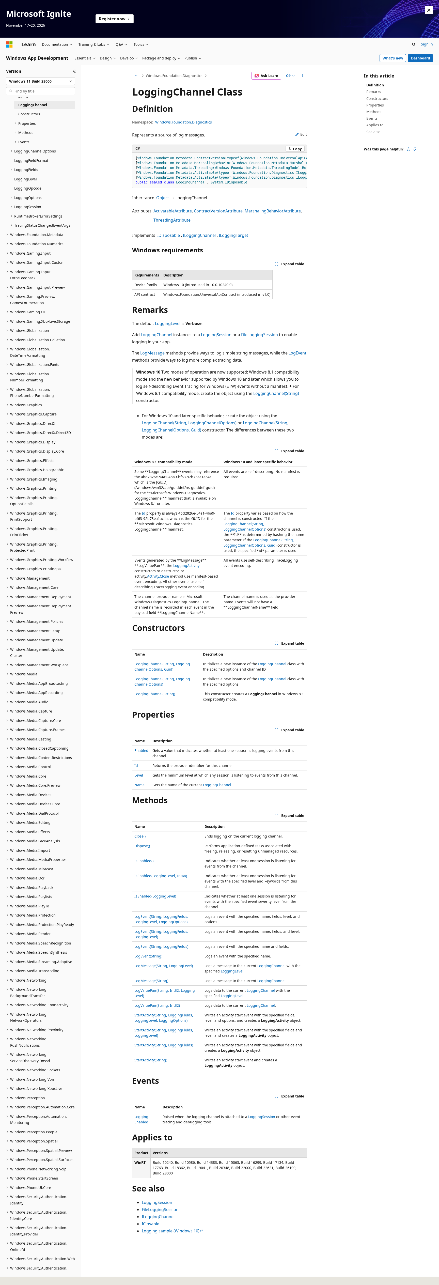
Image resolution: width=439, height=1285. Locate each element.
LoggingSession (216, 334)
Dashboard (420, 58)
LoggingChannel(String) (276, 393)
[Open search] (414, 44)
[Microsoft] (9, 44)
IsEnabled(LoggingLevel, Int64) (160, 875)
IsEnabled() (143, 860)
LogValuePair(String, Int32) (157, 1005)
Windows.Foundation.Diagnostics (174, 75)
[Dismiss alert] (429, 10)
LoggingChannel (156, 334)
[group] (219, 170)
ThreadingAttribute (172, 220)
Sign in (427, 44)
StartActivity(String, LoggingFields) (163, 1045)
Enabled (141, 750)
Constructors (377, 98)
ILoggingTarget (233, 235)
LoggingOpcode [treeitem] (27, 188)
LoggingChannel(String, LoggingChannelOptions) (189, 423)
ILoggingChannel (199, 235)
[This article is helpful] (408, 149)
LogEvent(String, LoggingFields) (161, 946)
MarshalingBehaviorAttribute (273, 211)
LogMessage (152, 353)
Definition (375, 85)
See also (373, 131)
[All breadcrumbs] (136, 76)
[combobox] (40, 81)
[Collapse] (74, 71)
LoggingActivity (186, 565)
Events (372, 118)
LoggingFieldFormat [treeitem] (31, 160)
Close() (140, 836)
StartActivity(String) (150, 1060)
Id (143, 513)
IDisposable (168, 235)
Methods (373, 111)
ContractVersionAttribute (218, 211)
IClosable (150, 1224)
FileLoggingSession (259, 334)
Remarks (373, 91)
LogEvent (297, 353)
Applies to (374, 124)
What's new (393, 58)
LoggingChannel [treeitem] (32, 104)
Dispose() (142, 845)
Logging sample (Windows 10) (170, 1231)
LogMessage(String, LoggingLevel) (163, 965)
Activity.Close (158, 576)
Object (162, 197)
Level (138, 775)
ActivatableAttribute (172, 211)
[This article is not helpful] (415, 149)
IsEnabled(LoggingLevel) (155, 896)
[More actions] (302, 76)
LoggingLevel (167, 323)
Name (139, 784)
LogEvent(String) (148, 956)
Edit (303, 134)
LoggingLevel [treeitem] (25, 179)
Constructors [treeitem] (29, 114)
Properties (375, 105)
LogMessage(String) (151, 980)
